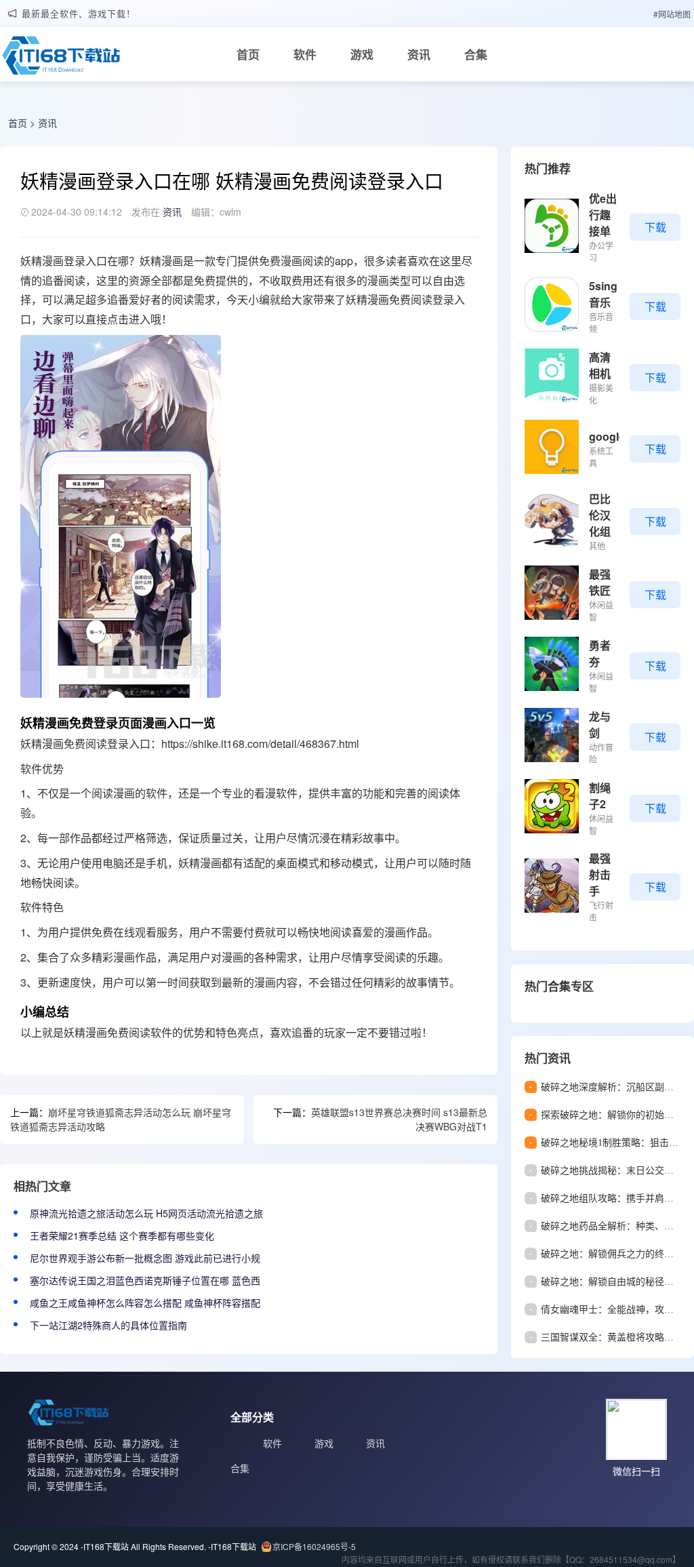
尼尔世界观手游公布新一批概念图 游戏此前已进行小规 (145, 1258)
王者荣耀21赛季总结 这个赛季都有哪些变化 (122, 1235)
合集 (475, 54)
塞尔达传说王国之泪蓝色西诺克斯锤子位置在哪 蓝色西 (145, 1280)
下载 (655, 227)
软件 (305, 54)
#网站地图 (672, 14)
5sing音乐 (603, 294)
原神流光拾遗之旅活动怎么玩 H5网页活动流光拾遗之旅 (146, 1213)
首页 (248, 54)
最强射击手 (600, 874)
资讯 (418, 54)
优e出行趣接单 (603, 215)
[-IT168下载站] (61, 59)
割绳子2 (600, 796)
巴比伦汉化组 (600, 515)
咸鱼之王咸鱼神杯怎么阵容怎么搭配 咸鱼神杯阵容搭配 (145, 1302)
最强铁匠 (600, 582)
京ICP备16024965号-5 (314, 1546)
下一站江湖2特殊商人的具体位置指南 (108, 1325)
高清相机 (600, 365)
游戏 (361, 54)
